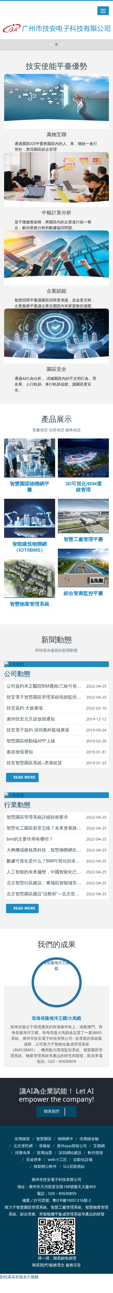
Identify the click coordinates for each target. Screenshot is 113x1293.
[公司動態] (56, 664)
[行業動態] (56, 795)
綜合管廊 (27, 1214)
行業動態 (17, 804)
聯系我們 (51, 1111)
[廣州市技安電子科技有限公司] (57, 28)
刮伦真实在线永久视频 (19, 1276)
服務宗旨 (73, 1265)
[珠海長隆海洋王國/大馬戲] (56, 982)
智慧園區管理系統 (31, 1207)
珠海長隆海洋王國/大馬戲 (56, 1018)
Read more (23, 777)
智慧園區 (44, 1138)
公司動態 (17, 673)
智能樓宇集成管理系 (60, 1214)
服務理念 (56, 1265)
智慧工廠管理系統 (66, 1207)
